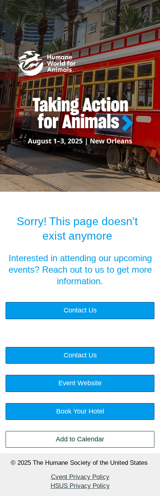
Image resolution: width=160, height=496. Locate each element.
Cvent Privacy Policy (80, 476)
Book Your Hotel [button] (80, 411)
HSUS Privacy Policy (80, 485)
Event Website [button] (80, 383)
